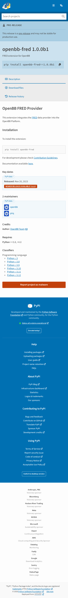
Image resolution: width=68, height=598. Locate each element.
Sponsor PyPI (34, 428)
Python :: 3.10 (14, 268)
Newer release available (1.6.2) (21, 186)
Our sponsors (34, 400)
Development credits (32, 432)
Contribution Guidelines (45, 158)
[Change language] (61, 5)
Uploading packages (33, 356)
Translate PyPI (32, 424)
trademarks (17, 589)
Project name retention (32, 364)
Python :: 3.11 (14, 271)
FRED (34, 117)
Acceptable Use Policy (33, 464)
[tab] (34, 79)
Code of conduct (32, 456)
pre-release (24, 33)
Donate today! (34, 330)
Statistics (34, 392)
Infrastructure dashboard (32, 388)
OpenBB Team (17, 229)
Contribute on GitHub (33, 420)
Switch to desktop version (34, 474)
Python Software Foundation (38, 589)
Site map (49, 591)
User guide (33, 360)
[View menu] (53, 5)
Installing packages (33, 352)
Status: (34, 323)
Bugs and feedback (34, 416)
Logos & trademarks (34, 396)
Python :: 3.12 (14, 275)
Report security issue (34, 452)
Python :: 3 (12, 258)
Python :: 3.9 (13, 265)
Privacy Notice (32, 460)
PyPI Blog (33, 384)
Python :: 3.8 (13, 261)
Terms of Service (32, 448)
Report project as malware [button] (34, 284)
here (30, 163)
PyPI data (8, 176)
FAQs (34, 368)
